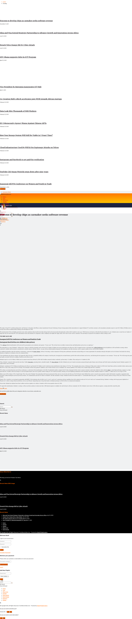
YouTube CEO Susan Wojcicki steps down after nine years (24, 172)
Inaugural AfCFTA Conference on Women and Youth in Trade (26, 184)
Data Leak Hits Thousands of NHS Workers (18, 111)
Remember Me (5, 547)
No (10, 612)
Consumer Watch (7, 192)
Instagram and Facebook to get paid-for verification (22, 160)
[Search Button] (11, 216)
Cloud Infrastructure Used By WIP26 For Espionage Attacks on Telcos (29, 147)
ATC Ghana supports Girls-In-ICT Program (18, 57)
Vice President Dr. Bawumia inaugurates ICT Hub (20, 87)
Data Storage (6, 529)
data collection (55, 362)
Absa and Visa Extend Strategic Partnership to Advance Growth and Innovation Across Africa (39, 33)
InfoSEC (5, 202)
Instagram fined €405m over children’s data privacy (17, 342)
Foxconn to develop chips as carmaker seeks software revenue (26, 21)
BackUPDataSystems (42, 532)
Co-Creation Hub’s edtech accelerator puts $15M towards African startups (31, 99)
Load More (3, 189)
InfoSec (5, 525)
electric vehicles (36, 351)
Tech (4, 198)
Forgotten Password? (5, 552)
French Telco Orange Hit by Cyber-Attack (17, 45)
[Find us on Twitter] (0, 480)
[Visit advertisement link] (10, 78)
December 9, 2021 (4, 220)
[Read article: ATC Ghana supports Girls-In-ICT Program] (66, 443)
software (4, 345)
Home (4, 197)
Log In (1, 567)
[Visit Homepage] (5, 194)
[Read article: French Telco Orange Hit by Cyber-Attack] (66, 431)
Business (3, 221)
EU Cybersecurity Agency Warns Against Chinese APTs (23, 123)
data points (30, 362)
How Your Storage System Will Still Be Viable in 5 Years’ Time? (26, 135)
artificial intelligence (98, 347)
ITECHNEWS (4, 218)
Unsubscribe (3, 394)
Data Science (6, 595)
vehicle (108, 370)
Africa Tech (5, 200)
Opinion (4, 526)
